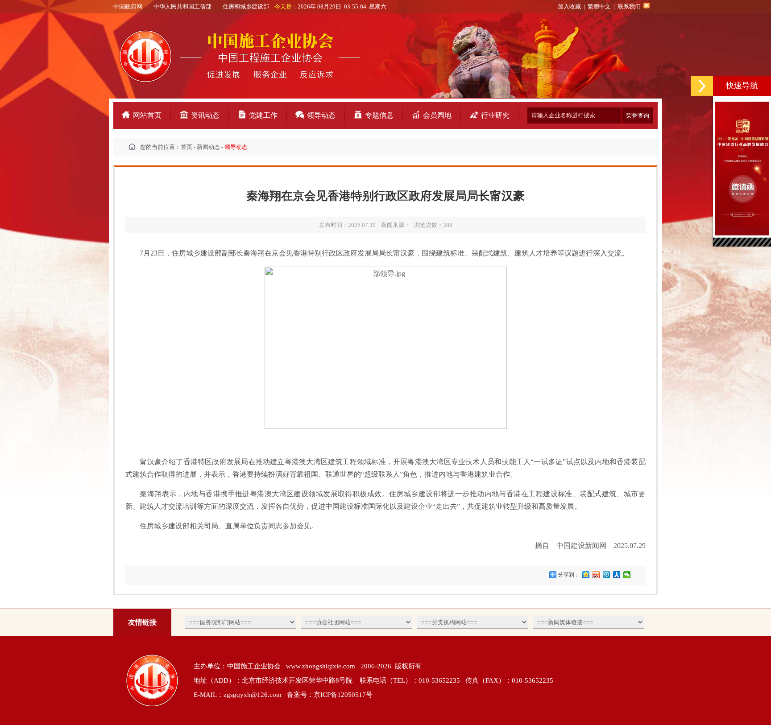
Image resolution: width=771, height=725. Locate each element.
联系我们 (629, 6)
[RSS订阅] (646, 6)
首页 (186, 147)
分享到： (568, 575)
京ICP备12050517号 (343, 694)
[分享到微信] (627, 574)
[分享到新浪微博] (596, 574)
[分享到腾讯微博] (606, 574)
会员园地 (437, 115)
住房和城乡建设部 (246, 6)
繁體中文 (599, 6)
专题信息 (379, 115)
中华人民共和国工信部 (182, 6)
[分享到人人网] (617, 574)
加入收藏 (569, 6)
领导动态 (321, 115)
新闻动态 (208, 147)
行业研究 (495, 115)
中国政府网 (127, 6)
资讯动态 (205, 115)
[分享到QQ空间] (586, 574)
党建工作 (263, 115)
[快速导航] (702, 86)
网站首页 (147, 115)
